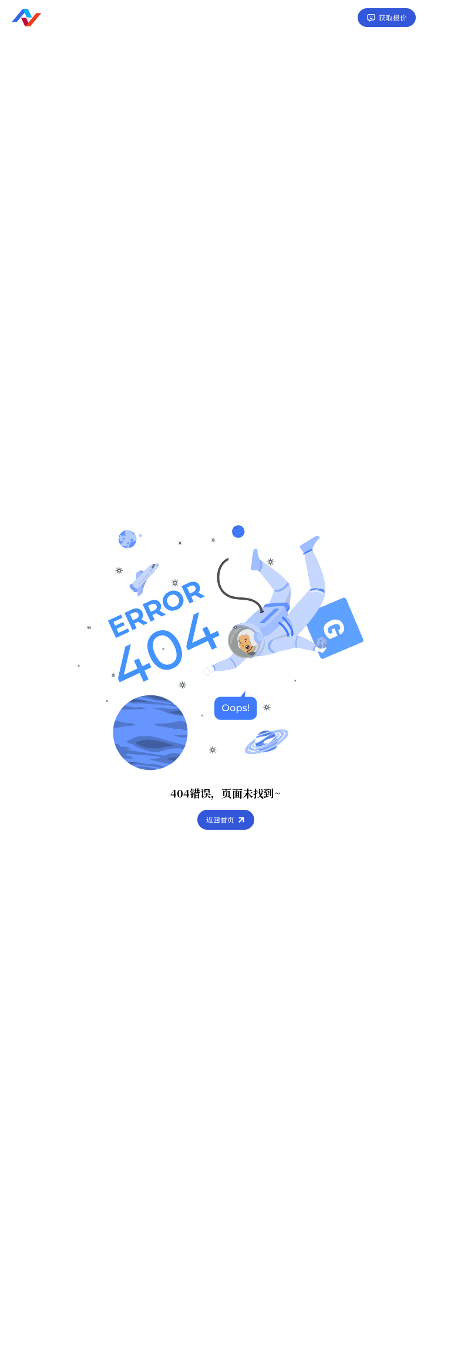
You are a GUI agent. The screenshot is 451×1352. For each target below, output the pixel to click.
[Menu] (433, 17)
